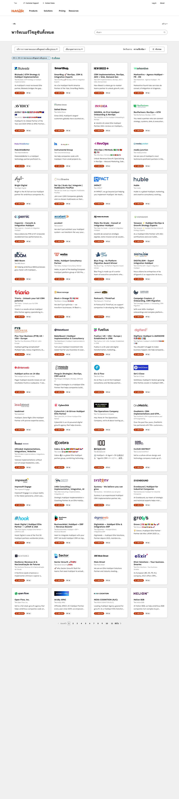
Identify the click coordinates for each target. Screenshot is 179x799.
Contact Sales (50, 3)
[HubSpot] (18, 11)
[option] (36, 49)
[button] (164, 23)
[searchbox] (130, 32)
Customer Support (32, 3)
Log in (154, 3)
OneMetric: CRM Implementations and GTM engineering (146, 412)
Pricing (62, 11)
